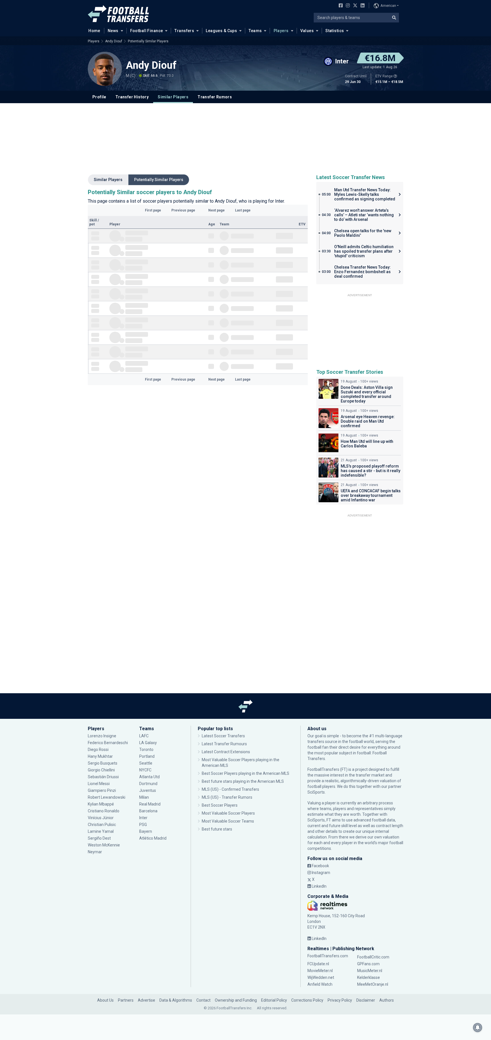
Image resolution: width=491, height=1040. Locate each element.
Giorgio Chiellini (101, 770)
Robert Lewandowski (106, 797)
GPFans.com (368, 964)
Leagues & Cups (221, 30)
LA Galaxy (148, 742)
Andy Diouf (113, 41)
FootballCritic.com (373, 957)
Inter (143, 817)
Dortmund (148, 783)
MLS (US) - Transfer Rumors (227, 797)
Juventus (147, 790)
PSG (143, 824)
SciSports (316, 792)
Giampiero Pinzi (102, 790)
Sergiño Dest (99, 838)
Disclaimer (365, 1000)
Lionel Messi (99, 783)
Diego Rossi (98, 749)
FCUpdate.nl (318, 964)
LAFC (144, 736)
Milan (144, 797)
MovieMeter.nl (320, 970)
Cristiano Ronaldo (103, 811)
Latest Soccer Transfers (223, 736)
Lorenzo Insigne (102, 736)
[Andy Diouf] (105, 69)
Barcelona (148, 811)
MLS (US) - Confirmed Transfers (230, 789)
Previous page (183, 210)
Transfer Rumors (214, 97)
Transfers (184, 30)
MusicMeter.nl (369, 970)
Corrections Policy (307, 1000)
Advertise (146, 1000)
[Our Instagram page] (347, 6)
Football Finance (146, 30)
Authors (386, 1000)
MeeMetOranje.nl (372, 984)
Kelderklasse (368, 977)
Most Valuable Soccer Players (228, 813)
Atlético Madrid (153, 838)
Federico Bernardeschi (108, 742)
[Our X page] (354, 6)
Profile (99, 97)
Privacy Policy (340, 1000)
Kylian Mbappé (101, 804)
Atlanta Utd (149, 777)
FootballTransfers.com (327, 956)
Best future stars (217, 829)
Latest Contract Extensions (226, 752)
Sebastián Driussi (104, 777)
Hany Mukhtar (100, 756)
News (113, 30)
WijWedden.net (320, 977)
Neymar (95, 852)
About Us (105, 1000)
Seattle (145, 763)
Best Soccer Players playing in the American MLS (245, 773)
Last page (243, 210)
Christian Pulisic (102, 824)
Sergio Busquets (102, 763)
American (388, 5)
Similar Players (173, 97)
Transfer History (132, 97)
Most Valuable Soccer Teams (228, 821)
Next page (216, 210)
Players (281, 30)
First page (153, 210)
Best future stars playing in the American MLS (243, 781)
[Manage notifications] (477, 1027)
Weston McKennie (104, 845)
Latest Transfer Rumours (224, 744)
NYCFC (145, 770)
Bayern (145, 831)
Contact (203, 1000)
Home (94, 30)
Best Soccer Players (220, 805)
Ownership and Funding (236, 1000)
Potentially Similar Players (148, 41)
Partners (126, 1000)
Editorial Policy (274, 1000)
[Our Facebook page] (339, 6)
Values (307, 30)
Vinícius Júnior (101, 817)
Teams (255, 30)
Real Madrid (150, 804)
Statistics (334, 30)
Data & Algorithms (175, 1000)
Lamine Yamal (101, 831)
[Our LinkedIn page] (361, 6)
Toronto (146, 749)
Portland (147, 756)
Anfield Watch (319, 984)
